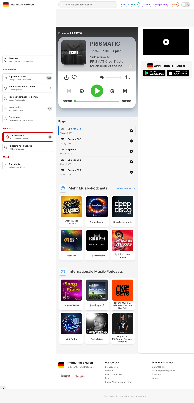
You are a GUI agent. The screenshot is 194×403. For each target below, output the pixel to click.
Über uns (156, 374)
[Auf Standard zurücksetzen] (82, 90)
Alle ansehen (124, 188)
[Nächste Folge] (124, 90)
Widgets (109, 370)
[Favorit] (74, 77)
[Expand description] (130, 66)
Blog (107, 378)
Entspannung (161, 4)
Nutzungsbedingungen (163, 370)
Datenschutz (158, 367)
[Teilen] (66, 77)
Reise (174, 4)
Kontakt (156, 378)
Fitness (134, 4)
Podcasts (63, 33)
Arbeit (124, 4)
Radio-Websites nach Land (118, 382)
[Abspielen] (97, 90)
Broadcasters (111, 367)
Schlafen (146, 4)
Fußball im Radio (113, 374)
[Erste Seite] (112, 90)
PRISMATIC (76, 33)
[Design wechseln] (185, 4)
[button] (102, 77)
